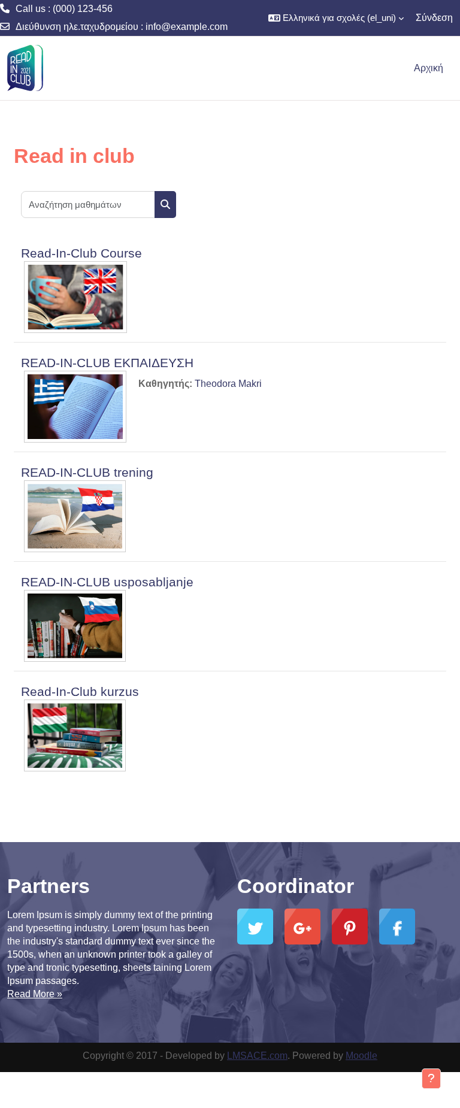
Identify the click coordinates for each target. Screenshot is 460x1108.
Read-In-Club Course (81, 253)
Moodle (361, 1056)
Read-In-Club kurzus (80, 691)
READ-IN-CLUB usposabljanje (107, 582)
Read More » (34, 994)
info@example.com (187, 27)
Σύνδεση (434, 18)
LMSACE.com (257, 1056)
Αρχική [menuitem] (428, 68)
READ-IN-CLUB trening (87, 472)
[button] (336, 18)
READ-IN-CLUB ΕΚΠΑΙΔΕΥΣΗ (107, 363)
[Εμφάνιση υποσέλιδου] (431, 1078)
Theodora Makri (228, 384)
